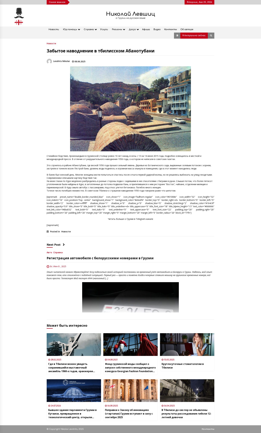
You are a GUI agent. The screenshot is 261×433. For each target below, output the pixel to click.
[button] (177, 36)
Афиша (146, 29)
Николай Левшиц (130, 14)
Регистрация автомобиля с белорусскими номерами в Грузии (100, 258)
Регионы (117, 29)
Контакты (170, 29)
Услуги (104, 29)
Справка (89, 29)
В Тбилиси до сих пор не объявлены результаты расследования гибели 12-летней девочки (186, 413)
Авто (49, 252)
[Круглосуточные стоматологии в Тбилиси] (187, 344)
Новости (53, 29)
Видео (157, 29)
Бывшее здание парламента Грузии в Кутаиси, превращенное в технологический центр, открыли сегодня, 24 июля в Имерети (72, 413)
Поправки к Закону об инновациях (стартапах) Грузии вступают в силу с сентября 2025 (129, 413)
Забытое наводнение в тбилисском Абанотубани (101, 51)
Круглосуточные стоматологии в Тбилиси (183, 365)
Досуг (132, 29)
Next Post (54, 244)
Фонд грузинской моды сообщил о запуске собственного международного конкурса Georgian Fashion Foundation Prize (130, 367)
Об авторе (186, 29)
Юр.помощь (70, 29)
